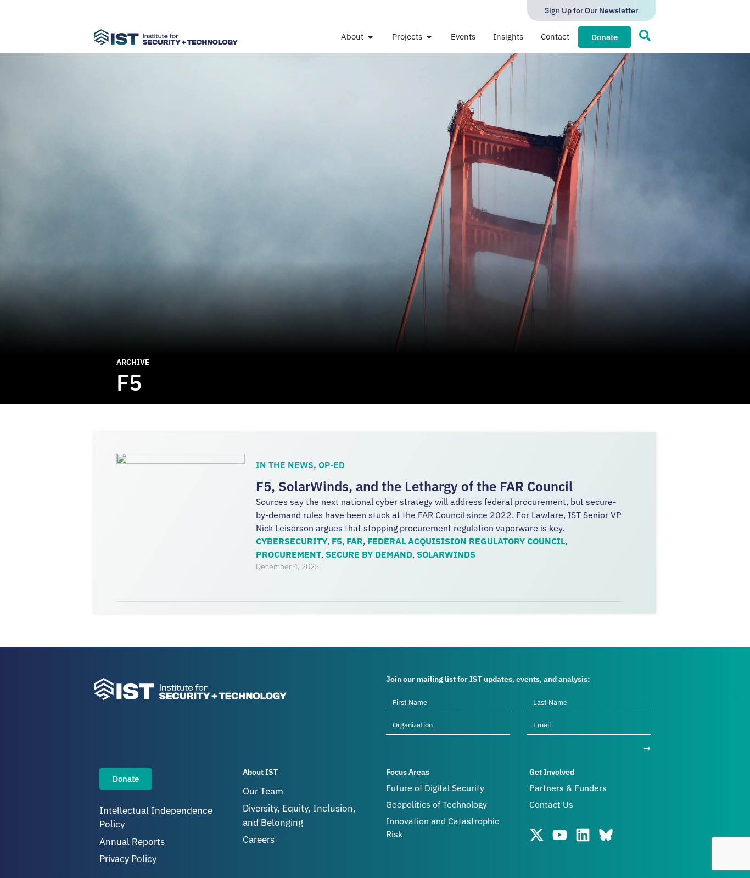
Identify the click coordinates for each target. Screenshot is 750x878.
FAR (354, 541)
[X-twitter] (536, 834)
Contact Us (551, 804)
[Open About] (370, 37)
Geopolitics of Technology (436, 804)
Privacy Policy (127, 859)
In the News (285, 464)
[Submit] (647, 749)
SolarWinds (446, 554)
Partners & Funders (568, 787)
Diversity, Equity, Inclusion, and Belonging (299, 815)
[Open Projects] (429, 37)
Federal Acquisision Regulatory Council (466, 541)
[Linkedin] (582, 834)
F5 (337, 541)
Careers (259, 839)
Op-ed (331, 464)
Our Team (263, 791)
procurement (288, 554)
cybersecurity (291, 541)
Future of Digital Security (435, 787)
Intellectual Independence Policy (155, 817)
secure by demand (369, 554)
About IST (260, 772)
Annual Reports (132, 842)
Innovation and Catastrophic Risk (442, 827)
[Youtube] (559, 834)
